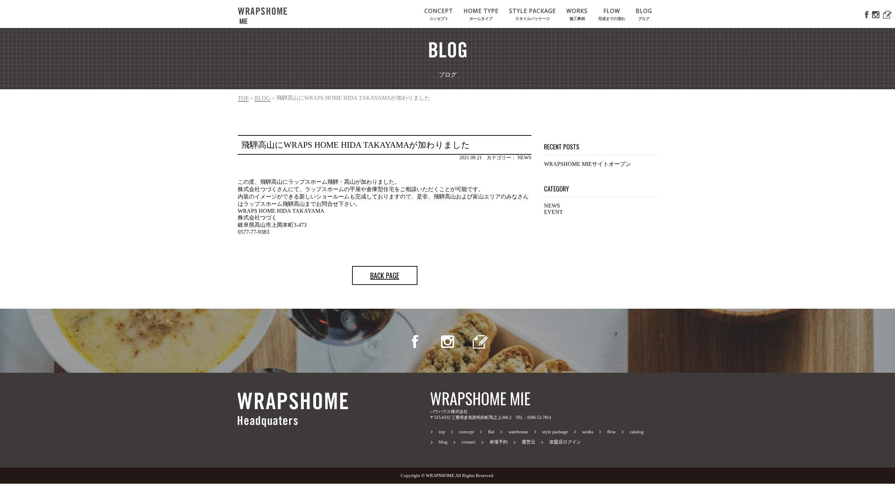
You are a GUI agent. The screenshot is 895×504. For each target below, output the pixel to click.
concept (466, 431)
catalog (637, 431)
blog (262, 98)
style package (555, 431)
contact (468, 442)
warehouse (518, 431)
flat (491, 431)
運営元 (528, 442)
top (243, 98)
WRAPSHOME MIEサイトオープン (587, 164)
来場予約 (498, 442)
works (587, 431)
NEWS (552, 206)
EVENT (553, 212)
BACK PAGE (384, 275)
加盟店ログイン (565, 442)
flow (611, 431)
